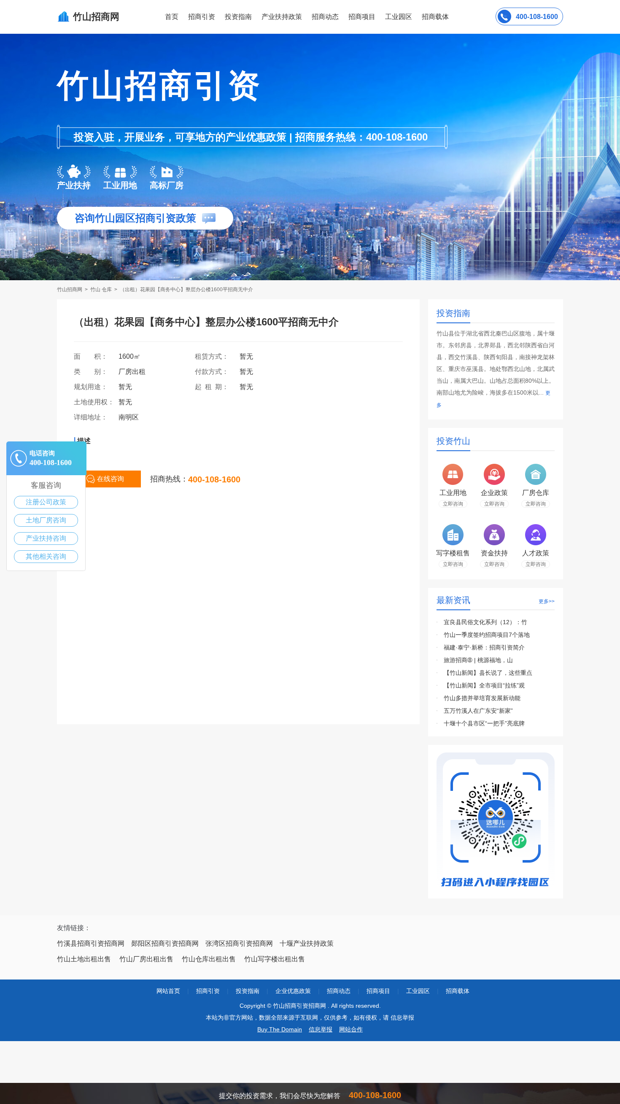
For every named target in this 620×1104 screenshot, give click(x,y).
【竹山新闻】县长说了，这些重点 (488, 672)
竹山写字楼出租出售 (274, 959)
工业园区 (398, 16)
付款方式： (215, 371)
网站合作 (351, 1029)
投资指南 (238, 16)
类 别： (94, 371)
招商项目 (361, 16)
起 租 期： (215, 386)
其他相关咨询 (46, 556)
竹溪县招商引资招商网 (90, 943)
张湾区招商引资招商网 (239, 943)
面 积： (94, 356)
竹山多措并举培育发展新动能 (482, 698)
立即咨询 (453, 504)
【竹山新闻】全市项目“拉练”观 (484, 685)
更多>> (547, 601)
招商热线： (169, 479)
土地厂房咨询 (46, 520)
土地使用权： (94, 402)
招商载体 (457, 991)
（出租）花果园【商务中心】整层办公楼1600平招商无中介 (186, 289)
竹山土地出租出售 (84, 959)
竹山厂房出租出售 (146, 959)
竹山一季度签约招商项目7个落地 (487, 634)
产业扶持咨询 (46, 538)
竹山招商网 (70, 289)
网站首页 (168, 991)
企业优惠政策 (293, 991)
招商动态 (325, 16)
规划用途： (94, 386)
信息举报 (320, 1029)
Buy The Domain (279, 1029)
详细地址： (94, 417)
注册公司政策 (46, 502)
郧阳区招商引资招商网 (165, 943)
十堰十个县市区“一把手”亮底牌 (484, 723)
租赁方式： (215, 356)
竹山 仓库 (101, 289)
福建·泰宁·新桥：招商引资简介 (484, 647)
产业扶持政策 (281, 16)
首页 (171, 16)
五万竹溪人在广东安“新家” (478, 710)
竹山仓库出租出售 (209, 959)
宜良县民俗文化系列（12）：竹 (485, 622)
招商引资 (201, 16)
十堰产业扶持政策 (307, 943)
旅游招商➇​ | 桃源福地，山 (478, 660)
